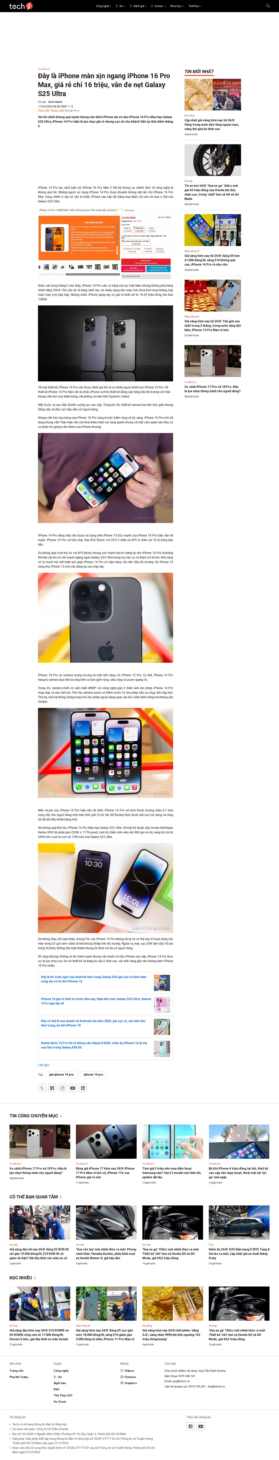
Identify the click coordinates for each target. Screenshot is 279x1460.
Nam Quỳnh (55, 101)
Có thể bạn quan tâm (34, 1197)
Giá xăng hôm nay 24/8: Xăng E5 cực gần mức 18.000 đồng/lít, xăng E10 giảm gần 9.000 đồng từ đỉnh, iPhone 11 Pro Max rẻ (105, 1335)
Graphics (131, 1383)
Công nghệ (102, 6)
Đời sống (189, 115)
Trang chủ (16, 1370)
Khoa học (175, 6)
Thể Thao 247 (63, 1395)
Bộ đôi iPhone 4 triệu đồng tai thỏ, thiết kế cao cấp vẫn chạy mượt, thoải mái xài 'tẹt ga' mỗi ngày (238, 1173)
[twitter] (42, 1088)
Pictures (130, 1377)
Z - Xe (119, 6)
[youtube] (73, 1088)
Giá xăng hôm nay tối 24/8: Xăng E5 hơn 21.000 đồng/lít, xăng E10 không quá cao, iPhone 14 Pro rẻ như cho (212, 260)
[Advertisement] (105, 158)
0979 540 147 (186, 1376)
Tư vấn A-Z (44, 69)
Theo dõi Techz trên (51, 110)
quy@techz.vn (181, 1381)
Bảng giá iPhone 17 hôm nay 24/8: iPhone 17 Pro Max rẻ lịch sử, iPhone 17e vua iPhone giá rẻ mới (105, 1173)
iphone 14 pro (93, 1074)
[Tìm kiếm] (265, 6)
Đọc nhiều (21, 1277)
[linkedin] (83, 1088)
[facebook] (52, 1088)
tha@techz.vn (216, 1386)
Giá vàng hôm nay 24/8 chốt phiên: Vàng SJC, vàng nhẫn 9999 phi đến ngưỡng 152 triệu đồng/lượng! (171, 1335)
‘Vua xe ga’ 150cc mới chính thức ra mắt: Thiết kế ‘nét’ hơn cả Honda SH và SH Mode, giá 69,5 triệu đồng (170, 1254)
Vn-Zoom (60, 1401)
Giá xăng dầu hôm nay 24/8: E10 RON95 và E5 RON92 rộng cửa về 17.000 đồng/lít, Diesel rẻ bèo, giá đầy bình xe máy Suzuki (39, 1335)
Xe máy (188, 181)
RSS (56, 1389)
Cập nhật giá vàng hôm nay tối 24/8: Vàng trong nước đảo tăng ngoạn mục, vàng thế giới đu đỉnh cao (211, 124)
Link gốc (43, 1065)
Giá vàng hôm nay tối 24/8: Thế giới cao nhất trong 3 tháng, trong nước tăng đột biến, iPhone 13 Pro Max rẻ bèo (212, 325)
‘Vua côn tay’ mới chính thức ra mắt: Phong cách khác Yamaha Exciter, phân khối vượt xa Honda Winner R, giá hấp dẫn (106, 1254)
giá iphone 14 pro (61, 1074)
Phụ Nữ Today (18, 1377)
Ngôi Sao (60, 1383)
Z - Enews (157, 6)
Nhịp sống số (191, 251)
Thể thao (193, 6)
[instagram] (62, 1088)
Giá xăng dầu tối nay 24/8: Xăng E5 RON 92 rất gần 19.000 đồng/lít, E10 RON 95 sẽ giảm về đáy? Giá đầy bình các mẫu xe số (39, 1254)
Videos (129, 1370)
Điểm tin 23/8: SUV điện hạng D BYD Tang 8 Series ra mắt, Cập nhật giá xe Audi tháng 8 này (239, 1254)
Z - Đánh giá (137, 6)
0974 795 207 (197, 1386)
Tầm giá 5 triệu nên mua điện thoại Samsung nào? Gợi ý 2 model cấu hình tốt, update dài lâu (171, 1173)
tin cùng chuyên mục (34, 1115)
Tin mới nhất (199, 71)
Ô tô (211, 1244)
